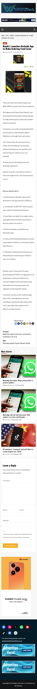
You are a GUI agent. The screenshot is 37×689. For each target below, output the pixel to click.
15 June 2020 (16, 52)
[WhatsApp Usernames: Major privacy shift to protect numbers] (18, 366)
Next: (16, 341)
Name (5, 510)
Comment (7, 480)
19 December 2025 (16, 420)
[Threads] (33, 323)
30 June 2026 (20, 385)
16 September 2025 (17, 454)
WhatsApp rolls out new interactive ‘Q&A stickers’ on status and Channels (16, 416)
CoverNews (29, 683)
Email (22, 510)
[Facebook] (16, 323)
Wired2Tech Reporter (9, 385)
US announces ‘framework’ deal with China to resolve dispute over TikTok (18, 450)
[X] (18, 323)
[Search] (34, 29)
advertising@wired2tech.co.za (12, 641)
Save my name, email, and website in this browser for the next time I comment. (17, 535)
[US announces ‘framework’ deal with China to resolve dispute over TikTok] (18, 435)
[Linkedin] (21, 323)
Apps (5, 43)
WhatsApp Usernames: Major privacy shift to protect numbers (18, 381)
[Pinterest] (24, 323)
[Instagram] (30, 323)
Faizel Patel (7, 52)
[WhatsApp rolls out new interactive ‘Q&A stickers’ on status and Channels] (18, 400)
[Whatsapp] (27, 323)
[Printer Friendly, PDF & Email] (28, 66)
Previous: (17, 334)
